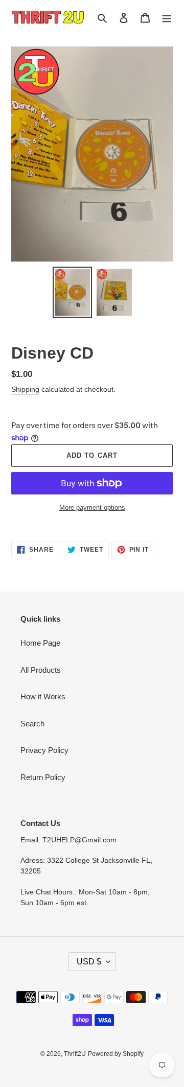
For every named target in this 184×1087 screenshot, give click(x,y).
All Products (40, 670)
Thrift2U (75, 1053)
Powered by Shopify (116, 1053)
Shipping (25, 389)
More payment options (92, 507)
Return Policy (42, 777)
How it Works (42, 696)
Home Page (40, 643)
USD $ (89, 961)
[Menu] (166, 18)
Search (32, 723)
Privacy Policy (44, 750)
